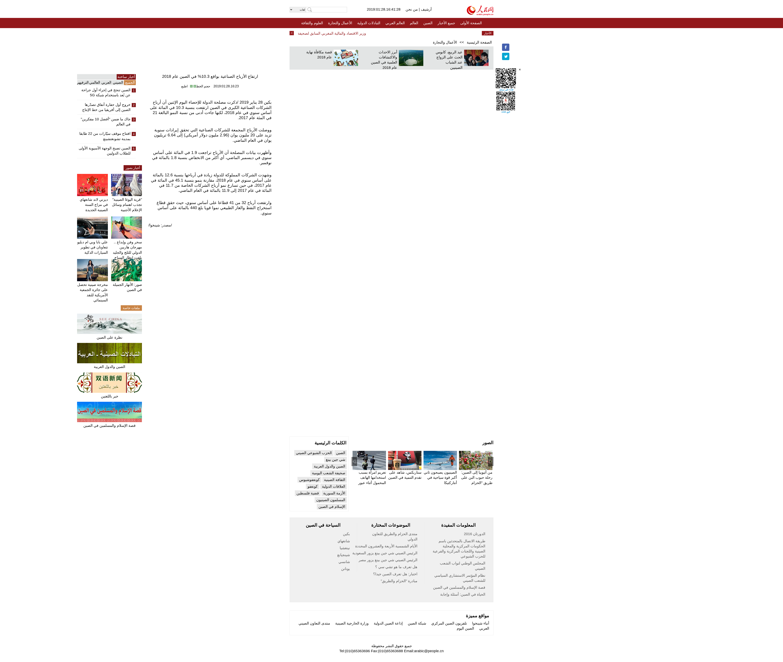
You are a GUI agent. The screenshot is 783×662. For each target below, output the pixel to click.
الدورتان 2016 (474, 534)
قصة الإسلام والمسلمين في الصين (109, 426)
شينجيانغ (343, 555)
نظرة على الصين (109, 337)
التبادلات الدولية (368, 23)
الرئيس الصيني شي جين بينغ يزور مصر (388, 560)
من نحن (412, 9)
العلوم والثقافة (312, 23)
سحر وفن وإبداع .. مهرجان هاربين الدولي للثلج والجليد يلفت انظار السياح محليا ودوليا (127, 252)
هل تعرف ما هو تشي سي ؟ (396, 567)
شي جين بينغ (335, 460)
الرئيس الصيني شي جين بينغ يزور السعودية (384, 553)
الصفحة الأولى (471, 23)
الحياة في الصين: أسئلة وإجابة (462, 594)
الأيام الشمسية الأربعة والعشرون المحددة (386, 546)
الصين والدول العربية (109, 367)
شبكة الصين (417, 623)
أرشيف (426, 9)
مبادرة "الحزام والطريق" (399, 581)
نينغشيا (345, 548)
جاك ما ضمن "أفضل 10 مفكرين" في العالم (105, 121)
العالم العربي (395, 23)
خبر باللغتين (109, 396)
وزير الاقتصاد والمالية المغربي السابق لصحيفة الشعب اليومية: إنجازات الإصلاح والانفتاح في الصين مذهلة (299, 33)
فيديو (374, 33)
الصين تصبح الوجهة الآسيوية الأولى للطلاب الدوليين (104, 150)
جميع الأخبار (446, 23)
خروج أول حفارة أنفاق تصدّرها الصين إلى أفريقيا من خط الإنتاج (106, 107)
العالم (414, 23)
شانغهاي (343, 541)
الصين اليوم (465, 628)
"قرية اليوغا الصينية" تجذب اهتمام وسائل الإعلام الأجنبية (127, 205)
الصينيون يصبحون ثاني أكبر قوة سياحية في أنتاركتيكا (440, 477)
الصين (427, 23)
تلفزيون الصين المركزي (449, 623)
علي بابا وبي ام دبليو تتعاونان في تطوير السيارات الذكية (92, 247)
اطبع (184, 86)
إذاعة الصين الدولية (388, 623)
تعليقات (388, 33)
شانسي (344, 562)
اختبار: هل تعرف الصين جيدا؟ (395, 574)
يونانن (345, 569)
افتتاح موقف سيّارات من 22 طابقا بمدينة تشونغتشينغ (104, 136)
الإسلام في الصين (332, 507)
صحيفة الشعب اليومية (328, 473)
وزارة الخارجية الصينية (352, 623)
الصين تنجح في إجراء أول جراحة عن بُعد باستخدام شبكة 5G (105, 92)
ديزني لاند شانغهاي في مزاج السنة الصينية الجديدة (94, 205)
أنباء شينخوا (480, 623)
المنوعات (406, 33)
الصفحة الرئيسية (479, 42)
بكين (346, 534)
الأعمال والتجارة (340, 23)
